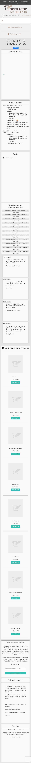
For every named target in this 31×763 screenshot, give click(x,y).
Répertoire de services (11, 3)
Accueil (5, 1)
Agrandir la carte (9, 158)
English (27, 3)
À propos (21, 3)
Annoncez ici (7, 257)
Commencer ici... (15, 673)
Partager (16, 47)
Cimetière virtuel (24, 1)
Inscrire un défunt (13, 1)
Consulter (15, 382)
